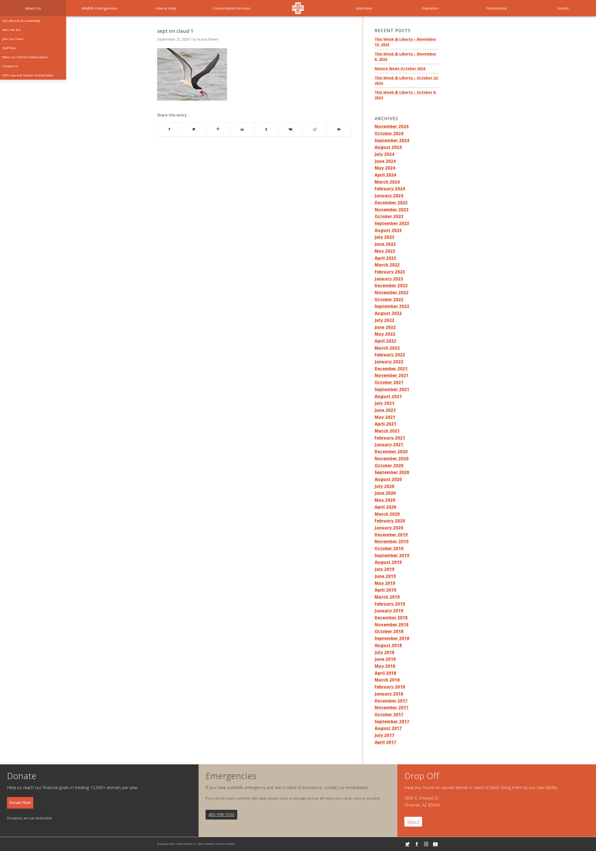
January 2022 (389, 361)
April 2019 (385, 589)
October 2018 (389, 631)
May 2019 (385, 583)
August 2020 (388, 479)
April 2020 (385, 507)
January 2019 (389, 610)
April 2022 (385, 341)
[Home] (298, 8)
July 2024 (384, 154)
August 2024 (388, 147)
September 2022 (392, 306)
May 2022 (385, 334)
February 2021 (390, 437)
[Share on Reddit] (315, 129)
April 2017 (385, 742)
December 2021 (391, 368)
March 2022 (387, 348)
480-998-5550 (221, 814)
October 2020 (389, 465)
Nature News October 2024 (400, 68)
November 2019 (392, 541)
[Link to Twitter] (407, 844)
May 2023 (385, 251)
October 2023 (389, 216)
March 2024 (387, 181)
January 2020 (389, 527)
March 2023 (387, 264)
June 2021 (385, 410)
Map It (413, 821)
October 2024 (389, 133)
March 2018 (387, 679)
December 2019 (391, 534)
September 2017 (392, 721)
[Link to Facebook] (416, 844)
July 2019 (384, 569)
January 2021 (389, 444)
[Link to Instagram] (426, 844)
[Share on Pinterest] (218, 129)
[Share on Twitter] (194, 129)
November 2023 (392, 209)
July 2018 (384, 652)
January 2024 (389, 195)
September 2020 (392, 472)
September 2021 (392, 389)
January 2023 (389, 278)
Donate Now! (20, 803)
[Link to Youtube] (435, 844)
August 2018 (388, 645)
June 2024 (385, 161)
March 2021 (387, 430)
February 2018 (390, 686)
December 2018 (391, 617)
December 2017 (391, 700)
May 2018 (385, 666)
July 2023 (384, 237)
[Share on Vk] (291, 129)
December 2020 (391, 451)
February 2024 (390, 188)
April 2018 (385, 673)
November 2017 (392, 707)
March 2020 (387, 514)
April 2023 (385, 258)
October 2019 (389, 548)
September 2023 (392, 223)
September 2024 (392, 140)
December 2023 (391, 202)
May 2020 (385, 500)
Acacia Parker (208, 39)
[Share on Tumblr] (266, 129)
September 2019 (392, 555)
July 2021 (384, 403)
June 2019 (385, 576)
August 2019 (388, 562)
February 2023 (390, 271)
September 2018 (392, 638)
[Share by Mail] (339, 129)
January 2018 (389, 693)
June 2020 (385, 493)
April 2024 (385, 174)
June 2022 (385, 327)
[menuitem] (33, 8)
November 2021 (392, 375)
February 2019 (390, 603)
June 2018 (385, 659)
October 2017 (389, 714)
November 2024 (392, 126)
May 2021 (385, 417)
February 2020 (390, 520)
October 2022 (389, 299)
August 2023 (388, 230)
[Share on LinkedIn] (242, 129)
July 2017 (384, 735)
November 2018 (392, 624)
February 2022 (390, 354)
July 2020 (384, 486)
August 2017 (388, 728)
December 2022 (391, 285)
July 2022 (384, 320)
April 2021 (385, 423)
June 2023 (385, 244)
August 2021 (388, 396)
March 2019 (387, 596)
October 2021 (389, 382)
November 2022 (392, 292)
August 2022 (388, 313)
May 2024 (385, 167)
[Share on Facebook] (169, 129)
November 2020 (392, 458)
